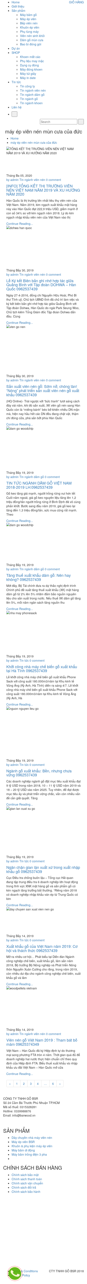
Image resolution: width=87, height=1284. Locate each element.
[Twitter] (9, 1121)
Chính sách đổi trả (24, 1187)
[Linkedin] (20, 1121)
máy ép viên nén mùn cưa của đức (34, 142)
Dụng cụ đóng (29, 65)
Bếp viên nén (29, 23)
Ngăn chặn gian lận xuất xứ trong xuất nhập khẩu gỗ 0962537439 (43, 869)
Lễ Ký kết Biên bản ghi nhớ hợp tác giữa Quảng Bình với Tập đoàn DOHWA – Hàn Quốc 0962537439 (41, 285)
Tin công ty (27, 86)
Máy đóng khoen (31, 69)
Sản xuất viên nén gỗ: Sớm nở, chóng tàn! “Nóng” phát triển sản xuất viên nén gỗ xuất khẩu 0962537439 (42, 390)
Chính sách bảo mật (25, 1175)
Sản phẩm (18, 10)
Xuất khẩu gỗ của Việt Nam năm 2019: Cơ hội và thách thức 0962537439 (41, 948)
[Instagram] (25, 1121)
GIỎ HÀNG (76, 2)
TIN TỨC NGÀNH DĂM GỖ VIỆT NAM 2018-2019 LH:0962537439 (39, 485)
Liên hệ (17, 107)
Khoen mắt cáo (30, 57)
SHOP (16, 52)
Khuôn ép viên (29, 27)
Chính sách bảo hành (26, 1191)
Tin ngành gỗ (29, 99)
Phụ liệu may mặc (32, 61)
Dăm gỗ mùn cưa (31, 40)
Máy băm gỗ (28, 15)
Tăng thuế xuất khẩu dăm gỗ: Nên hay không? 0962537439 (38, 577)
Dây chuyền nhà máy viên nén (32, 1137)
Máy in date (28, 78)
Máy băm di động (23, 1150)
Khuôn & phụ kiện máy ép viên (32, 1146)
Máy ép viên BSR (23, 1142)
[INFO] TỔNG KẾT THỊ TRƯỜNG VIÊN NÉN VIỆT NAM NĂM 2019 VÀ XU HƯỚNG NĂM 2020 (43, 190)
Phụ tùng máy (29, 31)
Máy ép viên (28, 19)
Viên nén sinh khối (32, 36)
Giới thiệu (18, 6)
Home (16, 2)
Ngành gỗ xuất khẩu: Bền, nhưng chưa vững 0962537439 (39, 773)
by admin (12, 180)
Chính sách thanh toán (27, 1179)
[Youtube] (15, 1121)
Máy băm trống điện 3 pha (29, 1154)
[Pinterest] (31, 1121)
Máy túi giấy (28, 73)
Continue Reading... (19, 223)
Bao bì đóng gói (30, 44)
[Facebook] (4, 1121)
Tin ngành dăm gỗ (32, 94)
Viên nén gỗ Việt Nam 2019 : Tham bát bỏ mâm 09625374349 (41, 1042)
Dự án (16, 48)
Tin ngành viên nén (33, 90)
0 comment (53, 180)
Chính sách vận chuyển (27, 1183)
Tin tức (16, 82)
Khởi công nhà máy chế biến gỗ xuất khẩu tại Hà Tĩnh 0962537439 (41, 668)
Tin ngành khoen (31, 103)
